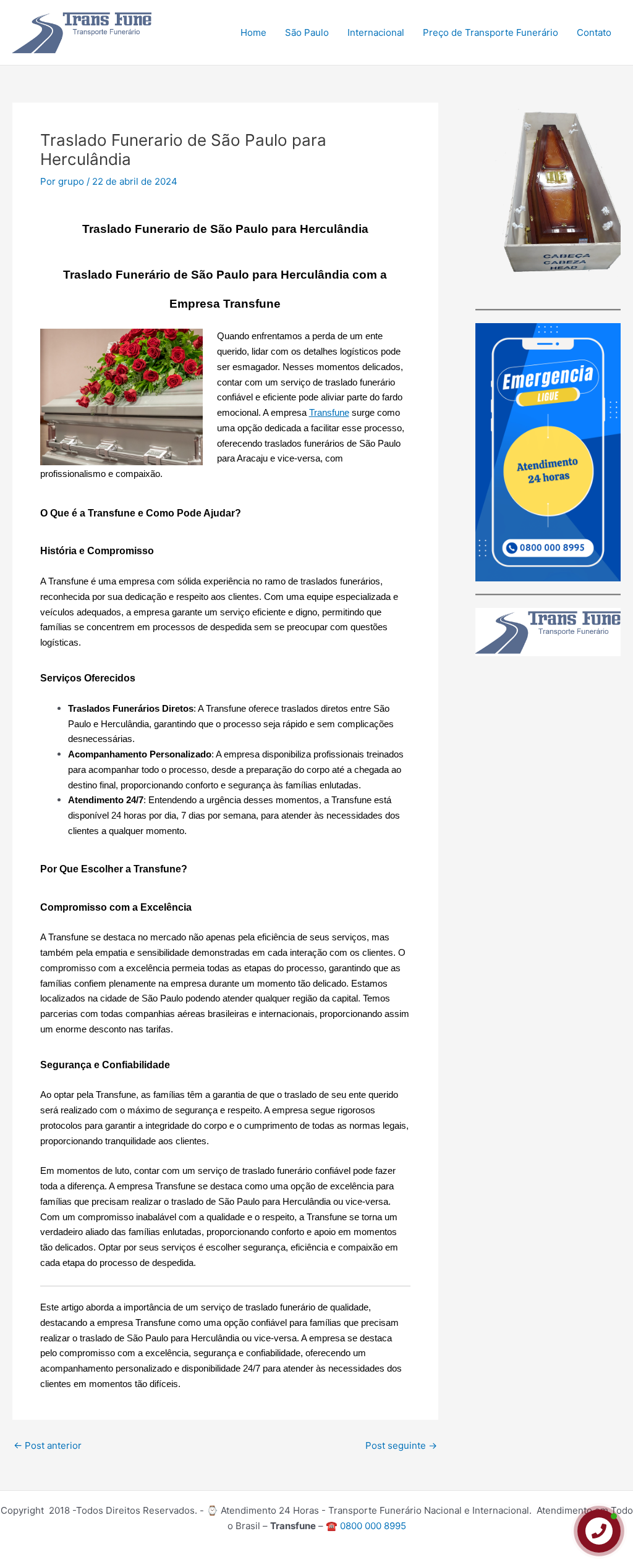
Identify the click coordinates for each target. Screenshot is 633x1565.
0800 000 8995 (373, 1526)
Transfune (329, 412)
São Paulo (307, 32)
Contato (594, 32)
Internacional (375, 32)
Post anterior (48, 1445)
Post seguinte (401, 1445)
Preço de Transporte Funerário (490, 32)
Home (253, 32)
